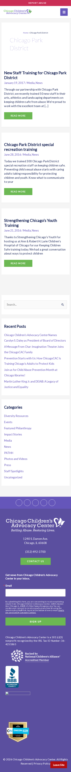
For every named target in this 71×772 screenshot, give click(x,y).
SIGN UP (35, 621)
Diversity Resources (16, 415)
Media (31, 82)
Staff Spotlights (14, 471)
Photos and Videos (15, 458)
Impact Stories (13, 434)
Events (8, 422)
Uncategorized (13, 477)
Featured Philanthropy (17, 428)
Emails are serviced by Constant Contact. (34, 611)
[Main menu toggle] (64, 12)
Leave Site (58, 764)
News (39, 82)
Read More (18, 114)
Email (8, 585)
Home (25, 33)
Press (7, 465)
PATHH (8, 452)
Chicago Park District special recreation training (29, 147)
